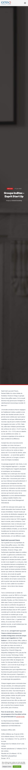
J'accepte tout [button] (17, 766)
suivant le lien (20, 716)
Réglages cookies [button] (7, 766)
